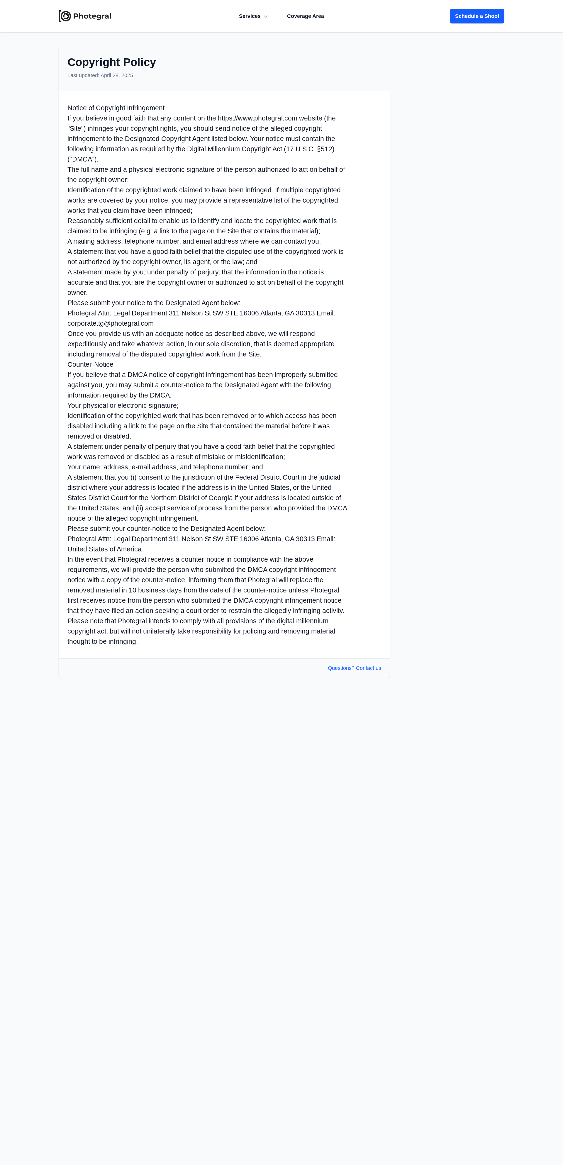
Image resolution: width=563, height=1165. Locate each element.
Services (250, 16)
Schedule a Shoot (477, 16)
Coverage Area (305, 16)
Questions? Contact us (354, 668)
